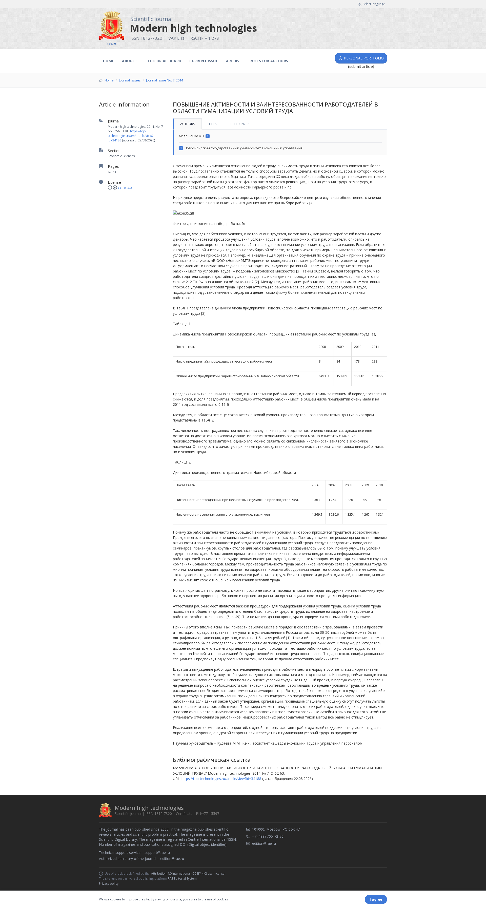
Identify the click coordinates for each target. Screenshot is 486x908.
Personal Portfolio (364, 58)
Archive (233, 60)
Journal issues (130, 80)
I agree (376, 899)
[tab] (187, 124)
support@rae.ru (157, 852)
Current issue (203, 60)
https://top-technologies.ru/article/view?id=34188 (221, 778)
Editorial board (164, 60)
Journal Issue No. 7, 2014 (164, 80)
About (128, 60)
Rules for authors (269, 60)
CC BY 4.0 (125, 188)
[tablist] (280, 124)
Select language (374, 4)
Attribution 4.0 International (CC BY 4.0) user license (188, 874)
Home (108, 60)
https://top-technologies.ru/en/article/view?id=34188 (130, 135)
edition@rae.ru (172, 858)
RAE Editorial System (182, 878)
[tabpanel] (280, 142)
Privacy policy (108, 883)
